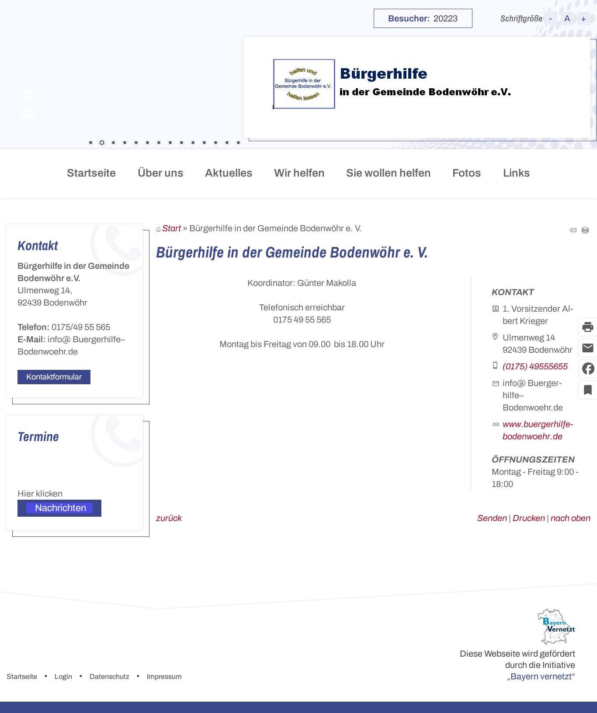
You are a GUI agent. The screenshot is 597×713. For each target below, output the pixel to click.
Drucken (529, 518)
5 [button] (136, 143)
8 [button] (170, 143)
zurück (169, 518)
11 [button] (204, 143)
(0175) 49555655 (535, 366)
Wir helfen (299, 173)
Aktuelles (229, 173)
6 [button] (147, 143)
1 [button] (90, 143)
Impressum (164, 676)
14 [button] (238, 143)
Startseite (91, 173)
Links (516, 173)
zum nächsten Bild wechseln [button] (28, 112)
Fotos (466, 173)
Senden (492, 518)
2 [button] (102, 143)
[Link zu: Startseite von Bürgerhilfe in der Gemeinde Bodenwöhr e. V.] (405, 84)
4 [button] (124, 143)
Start (171, 228)
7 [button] (158, 143)
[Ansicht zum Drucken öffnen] (585, 230)
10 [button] (193, 143)
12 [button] (215, 143)
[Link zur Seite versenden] (572, 230)
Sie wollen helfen (388, 173)
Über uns (161, 173)
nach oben (570, 518)
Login (63, 676)
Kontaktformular (54, 376)
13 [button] (227, 143)
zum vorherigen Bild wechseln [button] (28, 95)
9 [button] (181, 143)
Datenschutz (109, 676)
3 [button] (113, 143)
